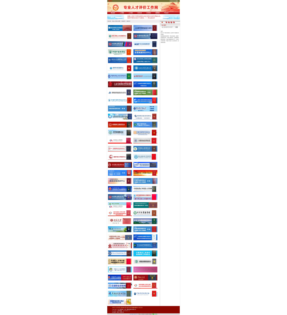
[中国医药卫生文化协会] (120, 175)
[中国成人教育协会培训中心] (145, 151)
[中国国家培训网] (120, 183)
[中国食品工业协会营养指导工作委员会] (145, 256)
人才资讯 (131, 12)
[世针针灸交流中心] (120, 70)
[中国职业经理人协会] (120, 304)
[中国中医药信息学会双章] (145, 231)
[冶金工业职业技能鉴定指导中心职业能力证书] (145, 288)
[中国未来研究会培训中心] (120, 256)
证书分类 (140, 12)
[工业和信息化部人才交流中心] (120, 191)
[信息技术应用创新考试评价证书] (145, 239)
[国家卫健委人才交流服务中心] (120, 30)
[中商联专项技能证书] (120, 199)
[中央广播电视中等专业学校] (145, 78)
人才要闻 (122, 12)
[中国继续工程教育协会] (120, 127)
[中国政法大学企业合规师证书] (145, 280)
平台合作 (166, 12)
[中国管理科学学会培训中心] (120, 151)
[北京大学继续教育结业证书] (120, 223)
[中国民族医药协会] (120, 111)
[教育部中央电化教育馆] (145, 46)
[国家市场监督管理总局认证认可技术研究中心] (145, 167)
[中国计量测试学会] (145, 296)
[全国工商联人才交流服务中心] (120, 38)
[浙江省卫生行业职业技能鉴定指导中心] (145, 223)
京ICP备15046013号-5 (134, 314)
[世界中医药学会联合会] (145, 70)
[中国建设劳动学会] (120, 296)
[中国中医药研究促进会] (145, 135)
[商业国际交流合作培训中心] (145, 119)
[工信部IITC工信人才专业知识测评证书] (120, 280)
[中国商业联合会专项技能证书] (145, 38)
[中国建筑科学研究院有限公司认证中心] (120, 94)
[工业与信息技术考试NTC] (120, 86)
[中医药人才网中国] (120, 264)
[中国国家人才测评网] (120, 143)
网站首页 (113, 12)
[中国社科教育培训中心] (145, 264)
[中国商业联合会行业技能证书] (120, 46)
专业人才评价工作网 (116, 21)
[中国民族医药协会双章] (145, 183)
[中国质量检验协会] (120, 247)
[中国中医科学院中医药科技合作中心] (120, 54)
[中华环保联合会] (120, 135)
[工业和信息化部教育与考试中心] (145, 86)
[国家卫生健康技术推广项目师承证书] (145, 159)
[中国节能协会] (120, 231)
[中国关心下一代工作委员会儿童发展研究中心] (120, 272)
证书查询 (148, 12)
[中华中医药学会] (145, 215)
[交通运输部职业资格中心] (120, 288)
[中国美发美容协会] (120, 167)
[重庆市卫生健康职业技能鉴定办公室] (120, 62)
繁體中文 (110, 0)
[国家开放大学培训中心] (120, 159)
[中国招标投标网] (145, 191)
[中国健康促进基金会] (145, 94)
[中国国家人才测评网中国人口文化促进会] (120, 207)
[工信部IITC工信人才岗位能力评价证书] (145, 272)
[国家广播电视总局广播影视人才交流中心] (145, 127)
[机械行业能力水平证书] (145, 103)
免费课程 (157, 12)
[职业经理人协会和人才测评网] (120, 239)
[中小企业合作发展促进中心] (145, 247)
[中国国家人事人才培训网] (145, 175)
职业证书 (123, 21)
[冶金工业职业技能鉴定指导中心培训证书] (120, 215)
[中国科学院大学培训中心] (145, 111)
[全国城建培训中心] (145, 54)
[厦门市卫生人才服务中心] (145, 199)
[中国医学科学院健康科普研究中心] (145, 207)
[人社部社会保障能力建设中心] (145, 62)
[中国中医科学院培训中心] (120, 103)
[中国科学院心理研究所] (120, 119)
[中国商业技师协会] (145, 143)
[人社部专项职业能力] (145, 30)
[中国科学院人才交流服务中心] (120, 78)
